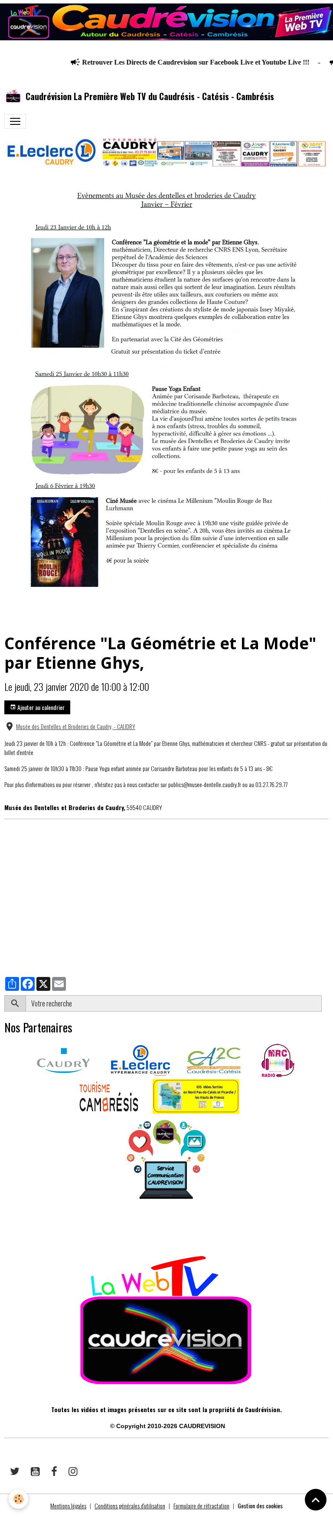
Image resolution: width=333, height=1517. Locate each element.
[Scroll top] (315, 1499)
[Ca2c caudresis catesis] (213, 1059)
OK (325, 1003)
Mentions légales (68, 1505)
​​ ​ (5, 1229)
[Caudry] (63, 1059)
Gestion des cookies (260, 1505)
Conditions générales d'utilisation (130, 1505)
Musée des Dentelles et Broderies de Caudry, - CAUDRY (75, 726)
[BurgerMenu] (15, 121)
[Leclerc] (140, 1059)
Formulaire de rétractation (201, 1505)
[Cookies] (18, 1499)
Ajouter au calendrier (40, 707)
